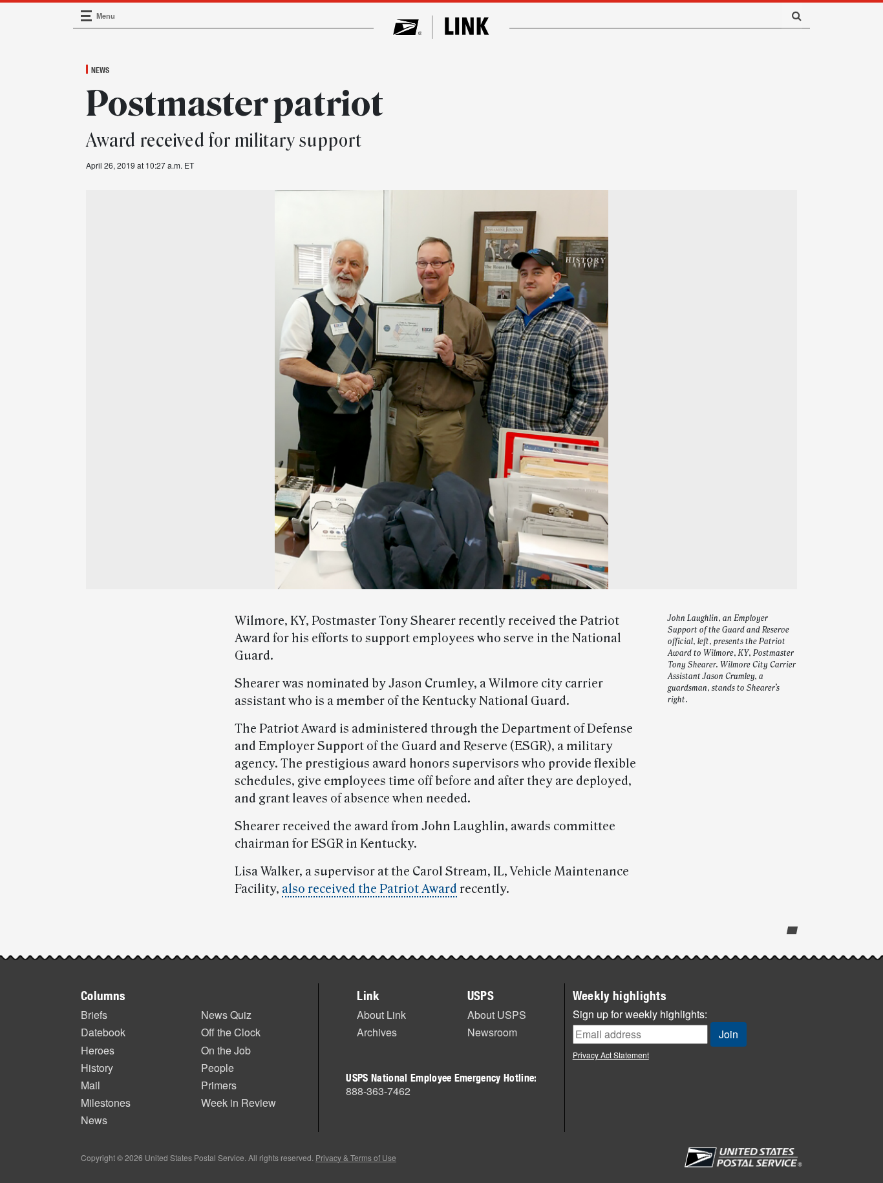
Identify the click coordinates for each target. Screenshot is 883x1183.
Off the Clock (231, 1032)
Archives (377, 1032)
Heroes (97, 1050)
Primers (219, 1085)
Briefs (94, 1014)
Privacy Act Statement (611, 1054)
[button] (792, 15)
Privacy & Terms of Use (355, 1157)
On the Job (226, 1050)
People (217, 1067)
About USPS (496, 1014)
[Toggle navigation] (86, 15)
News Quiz (226, 1014)
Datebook (103, 1032)
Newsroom (492, 1032)
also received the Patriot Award (369, 889)
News (100, 70)
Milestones (106, 1102)
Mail (90, 1085)
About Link (381, 1014)
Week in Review (238, 1102)
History (97, 1067)
